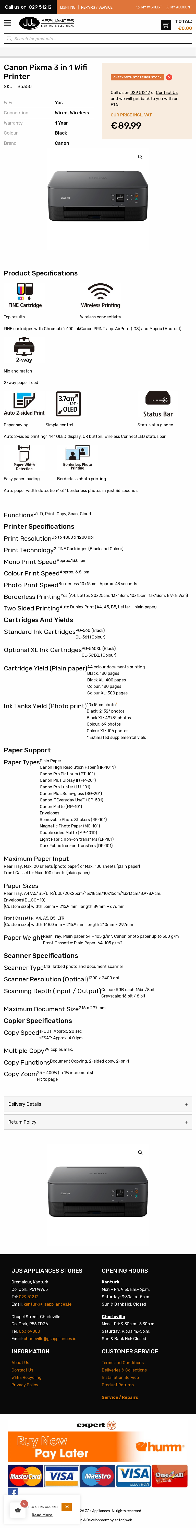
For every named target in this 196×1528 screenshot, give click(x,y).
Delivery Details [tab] (24, 1104)
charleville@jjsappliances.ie (50, 1338)
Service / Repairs (120, 1397)
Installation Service (120, 1377)
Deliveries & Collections (124, 1370)
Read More (42, 1515)
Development (98, 1520)
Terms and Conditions (123, 1362)
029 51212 (140, 92)
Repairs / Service (97, 7)
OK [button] (67, 1507)
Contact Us (167, 92)
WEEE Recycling (26, 1377)
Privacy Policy (24, 1384)
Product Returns (118, 1384)
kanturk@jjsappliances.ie (47, 1304)
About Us (20, 1362)
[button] (140, 1152)
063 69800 (29, 1331)
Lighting (68, 7)
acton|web (123, 1520)
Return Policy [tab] (22, 1122)
